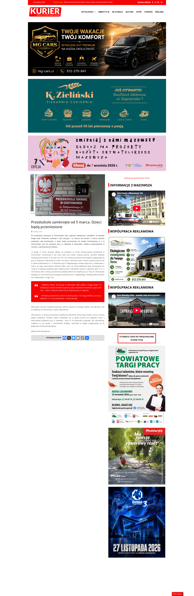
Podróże (148, 12)
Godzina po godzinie (132, 178)
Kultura (129, 12)
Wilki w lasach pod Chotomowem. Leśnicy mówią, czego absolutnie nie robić (88, 2)
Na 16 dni (146, 178)
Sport (139, 12)
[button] (88, 12)
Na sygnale (117, 12)
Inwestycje (103, 12)
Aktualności (87, 12)
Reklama (159, 12)
